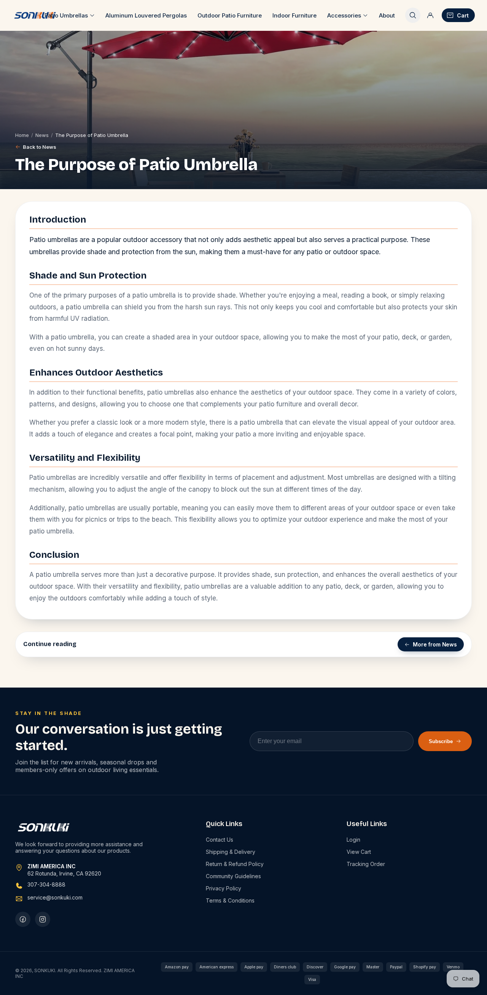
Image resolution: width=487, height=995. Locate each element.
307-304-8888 (46, 884)
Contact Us (219, 839)
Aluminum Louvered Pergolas (146, 15)
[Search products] (412, 15)
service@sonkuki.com (55, 897)
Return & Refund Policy (235, 864)
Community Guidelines (233, 876)
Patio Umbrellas (66, 15)
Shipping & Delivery (230, 852)
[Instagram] (42, 919)
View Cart (359, 852)
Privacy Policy (223, 888)
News (42, 135)
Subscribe (441, 741)
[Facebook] (22, 919)
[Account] (430, 15)
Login (353, 839)
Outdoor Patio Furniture (229, 15)
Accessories (344, 15)
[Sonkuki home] (34, 15)
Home (22, 135)
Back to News (39, 147)
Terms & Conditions (230, 900)
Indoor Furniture (294, 15)
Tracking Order (366, 864)
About (387, 15)
